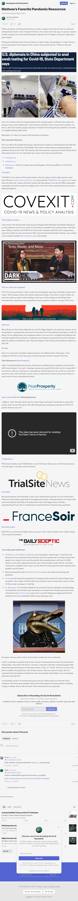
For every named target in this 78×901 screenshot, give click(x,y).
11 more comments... (7, 797)
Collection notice (54, 886)
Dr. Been (5, 348)
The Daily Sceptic (8, 527)
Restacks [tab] (15, 738)
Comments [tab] (6, 738)
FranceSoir (6, 492)
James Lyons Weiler (9, 397)
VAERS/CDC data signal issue (58, 180)
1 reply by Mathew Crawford (16, 787)
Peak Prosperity (23, 360)
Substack (29, 897)
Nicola (6, 757)
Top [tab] (4, 807)
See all (5, 851)
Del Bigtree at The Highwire (16, 554)
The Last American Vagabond (13, 287)
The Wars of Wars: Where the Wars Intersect (17, 815)
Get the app (49, 892)
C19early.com (10, 161)
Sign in (72, 3)
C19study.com (10, 158)
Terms (45, 886)
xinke (6, 770)
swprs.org (35, 762)
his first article (23, 593)
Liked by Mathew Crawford (14, 760)
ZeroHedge (9, 578)
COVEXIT (6, 172)
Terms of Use (49, 863)
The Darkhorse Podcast (11, 220)
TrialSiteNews (7, 459)
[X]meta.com (10, 165)
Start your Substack (34, 892)
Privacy (39, 886)
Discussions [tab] (17, 807)
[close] (58, 827)
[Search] (74, 807)
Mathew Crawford (12, 17)
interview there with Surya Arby (24, 180)
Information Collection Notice (38, 865)
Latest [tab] (9, 807)
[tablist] (10, 739)
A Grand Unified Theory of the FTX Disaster (20, 813)
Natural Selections (27, 236)
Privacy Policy (54, 865)
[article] (39, 816)
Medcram (5, 324)
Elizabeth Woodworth (33, 572)
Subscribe (64, 3)
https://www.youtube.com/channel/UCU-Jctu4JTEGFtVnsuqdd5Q (26, 778)
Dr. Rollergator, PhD (13, 587)
